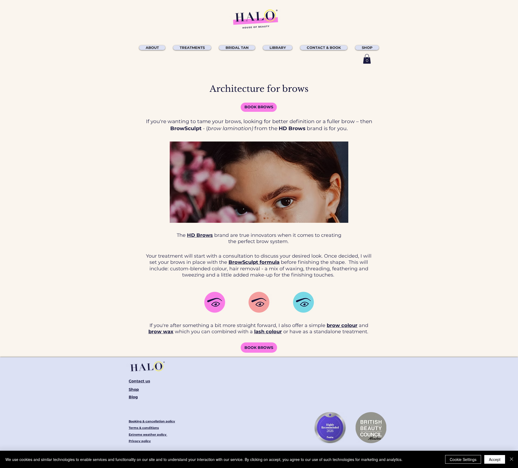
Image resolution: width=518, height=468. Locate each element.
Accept (494, 459)
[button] (192, 47)
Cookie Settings (463, 459)
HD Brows (200, 235)
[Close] (511, 459)
